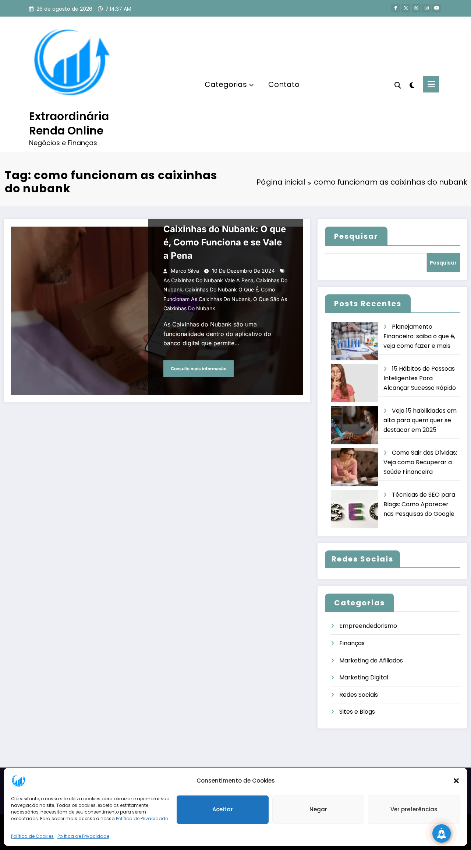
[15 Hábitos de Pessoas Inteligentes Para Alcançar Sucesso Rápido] (354, 383)
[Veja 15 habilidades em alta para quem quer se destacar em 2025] (354, 425)
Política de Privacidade (83, 836)
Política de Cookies (32, 836)
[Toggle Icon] (431, 84)
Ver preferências (414, 810)
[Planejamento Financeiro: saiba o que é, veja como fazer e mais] (354, 341)
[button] (456, 780)
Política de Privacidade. (142, 818)
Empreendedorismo (368, 626)
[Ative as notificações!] (441, 833)
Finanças (352, 643)
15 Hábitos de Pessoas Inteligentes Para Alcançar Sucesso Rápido (419, 378)
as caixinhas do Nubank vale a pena (208, 280)
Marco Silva (185, 270)
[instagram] (426, 8)
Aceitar (222, 810)
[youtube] (436, 8)
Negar (318, 810)
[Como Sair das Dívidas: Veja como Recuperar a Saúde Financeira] (354, 467)
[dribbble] (416, 8)
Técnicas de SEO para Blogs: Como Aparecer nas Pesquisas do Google (419, 504)
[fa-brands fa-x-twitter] (405, 8)
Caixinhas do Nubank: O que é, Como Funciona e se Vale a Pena (224, 242)
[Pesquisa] (398, 84)
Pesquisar (356, 236)
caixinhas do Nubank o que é (221, 289)
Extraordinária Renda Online (69, 123)
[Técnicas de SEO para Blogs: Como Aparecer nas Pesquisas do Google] (354, 509)
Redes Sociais (358, 694)
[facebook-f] (395, 8)
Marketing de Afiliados (371, 660)
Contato (284, 84)
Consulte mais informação (198, 368)
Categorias (226, 84)
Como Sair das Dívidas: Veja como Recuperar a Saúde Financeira (420, 462)
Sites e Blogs (357, 711)
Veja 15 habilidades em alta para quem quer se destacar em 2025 (420, 420)
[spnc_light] (412, 84)
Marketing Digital (363, 677)
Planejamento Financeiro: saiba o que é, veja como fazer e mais (419, 336)
